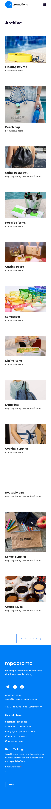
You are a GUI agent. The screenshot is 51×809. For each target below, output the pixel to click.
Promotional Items (14, 71)
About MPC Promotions (18, 726)
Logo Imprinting (13, 176)
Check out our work (16, 736)
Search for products (16, 722)
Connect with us (14, 741)
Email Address (13, 766)
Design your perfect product (20, 731)
